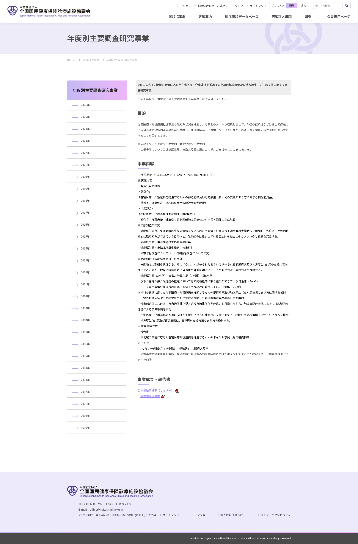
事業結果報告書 (152, 396)
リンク (239, 6)
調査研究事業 (91, 60)
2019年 (85, 188)
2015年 (85, 236)
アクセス (185, 6)
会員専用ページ (339, 16)
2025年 (85, 117)
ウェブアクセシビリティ (275, 515)
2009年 (85, 308)
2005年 (85, 356)
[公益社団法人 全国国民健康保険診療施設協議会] (48, 11)
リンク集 (199, 515)
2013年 (85, 260)
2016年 (85, 224)
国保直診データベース (241, 16)
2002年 (85, 392)
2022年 (85, 153)
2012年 (85, 272)
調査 (307, 16)
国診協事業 (177, 16)
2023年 (85, 141)
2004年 (85, 368)
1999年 (85, 428)
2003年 (85, 380)
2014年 (85, 248)
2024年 (85, 129)
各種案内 (205, 16)
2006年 (85, 344)
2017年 (85, 212)
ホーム (71, 60)
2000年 (85, 416)
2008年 (85, 320)
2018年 (85, 200)
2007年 (85, 332)
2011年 (85, 284)
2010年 (85, 296)
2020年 (85, 177)
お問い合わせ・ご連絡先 (212, 6)
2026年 (85, 105)
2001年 (85, 404)
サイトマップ (258, 6)
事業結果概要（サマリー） (159, 390)
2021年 (85, 165)
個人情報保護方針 (231, 515)
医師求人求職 (281, 16)
